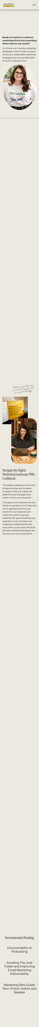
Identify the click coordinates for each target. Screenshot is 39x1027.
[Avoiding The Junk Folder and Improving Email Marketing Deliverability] (19, 957)
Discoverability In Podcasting (19, 949)
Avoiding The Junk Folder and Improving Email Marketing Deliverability (19, 968)
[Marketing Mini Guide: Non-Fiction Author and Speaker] (19, 980)
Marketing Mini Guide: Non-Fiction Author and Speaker (19, 988)
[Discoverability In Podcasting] (19, 944)
